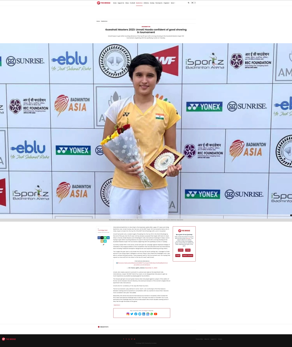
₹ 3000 (188, 250)
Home (114, 3)
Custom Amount (188, 255)
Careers (220, 339)
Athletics (146, 3)
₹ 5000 (181, 250)
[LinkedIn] (108, 237)
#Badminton (164, 263)
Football (132, 3)
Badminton (139, 3)
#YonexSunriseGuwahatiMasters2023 (128, 263)
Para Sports (159, 3)
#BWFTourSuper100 (145, 263)
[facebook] (99, 237)
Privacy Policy (199, 339)
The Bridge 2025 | (140, 343)
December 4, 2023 (151, 268)
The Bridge (144, 310)
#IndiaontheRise (156, 263)
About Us (206, 339)
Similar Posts (104, 327)
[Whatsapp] (105, 237)
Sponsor (188, 238)
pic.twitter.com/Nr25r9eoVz (142, 265)
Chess (127, 3)
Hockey (152, 3)
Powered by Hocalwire (150, 343)
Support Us (121, 3)
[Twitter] (102, 237)
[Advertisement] (146, 14)
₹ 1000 (178, 255)
